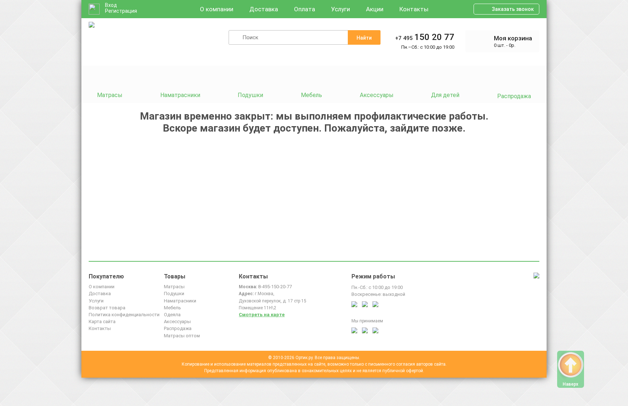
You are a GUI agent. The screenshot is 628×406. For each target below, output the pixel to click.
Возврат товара (107, 307)
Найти (364, 38)
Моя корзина (513, 38)
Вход (111, 5)
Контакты (413, 9)
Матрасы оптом (182, 335)
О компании (216, 9)
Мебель (172, 307)
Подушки (174, 293)
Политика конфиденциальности (124, 314)
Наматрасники (180, 301)
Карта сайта (102, 321)
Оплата (304, 9)
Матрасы (174, 286)
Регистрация (121, 11)
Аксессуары (177, 321)
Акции (374, 9)
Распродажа (178, 328)
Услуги (340, 9)
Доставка (263, 9)
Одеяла (172, 314)
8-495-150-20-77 (275, 286)
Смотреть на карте (262, 314)
